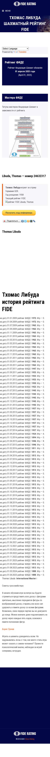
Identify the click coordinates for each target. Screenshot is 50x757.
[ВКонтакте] (22, 220)
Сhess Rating (29, 739)
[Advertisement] (25, 261)
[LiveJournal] (34, 220)
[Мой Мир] (31, 220)
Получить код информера (19, 213)
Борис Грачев (8, 629)
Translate (22, 52)
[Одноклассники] (28, 220)
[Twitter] (25, 220)
